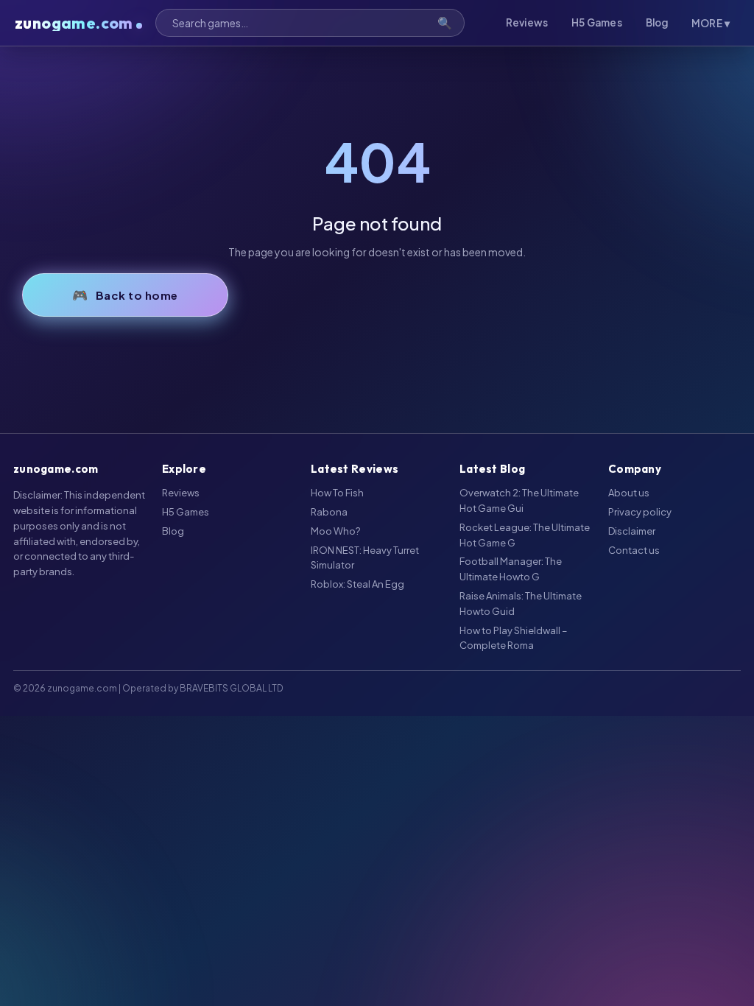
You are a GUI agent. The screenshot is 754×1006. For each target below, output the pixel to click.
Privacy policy (640, 512)
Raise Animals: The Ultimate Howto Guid (520, 603)
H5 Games (596, 22)
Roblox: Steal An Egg (357, 584)
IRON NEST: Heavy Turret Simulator (365, 557)
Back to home (137, 295)
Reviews (527, 22)
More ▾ (710, 23)
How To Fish (337, 493)
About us (628, 493)
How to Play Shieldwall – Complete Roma (513, 638)
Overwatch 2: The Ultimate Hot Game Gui (519, 500)
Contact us (634, 550)
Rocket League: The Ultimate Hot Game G (524, 535)
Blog (657, 22)
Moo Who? (335, 531)
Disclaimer (631, 531)
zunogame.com (74, 23)
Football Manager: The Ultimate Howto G (510, 569)
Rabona (329, 512)
